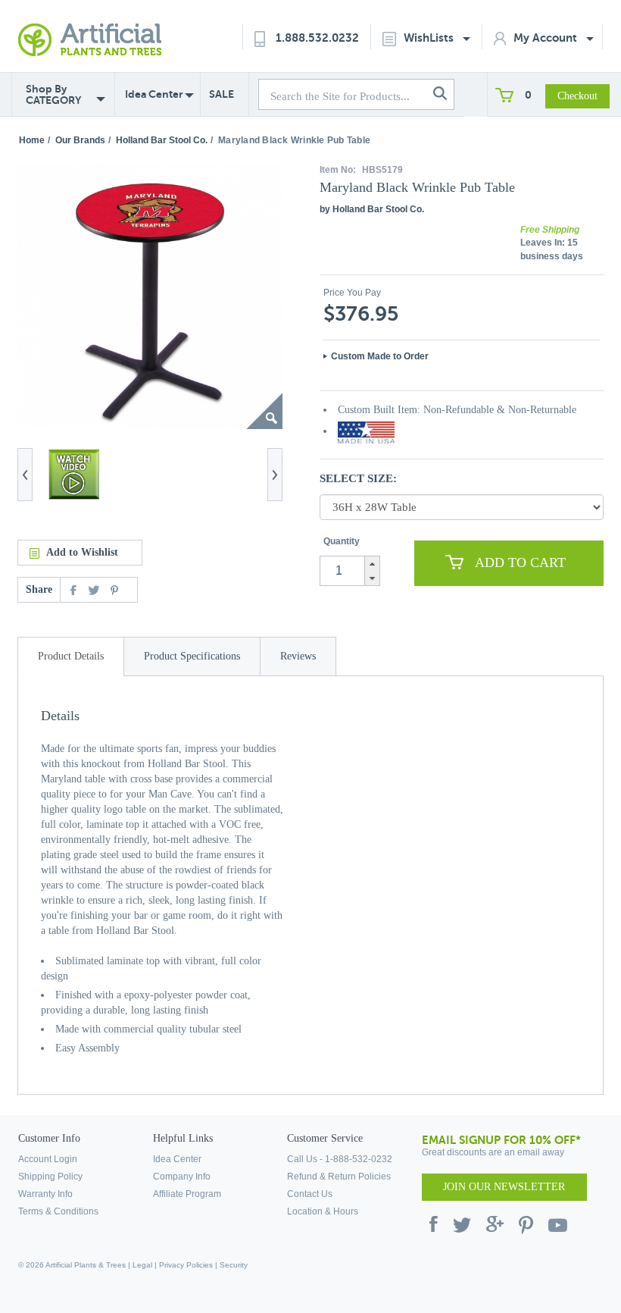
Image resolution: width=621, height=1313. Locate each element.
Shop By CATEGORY (53, 94)
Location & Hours (322, 1211)
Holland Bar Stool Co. (162, 140)
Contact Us (309, 1194)
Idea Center (154, 94)
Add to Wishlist (82, 552)
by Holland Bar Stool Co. (372, 209)
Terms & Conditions (58, 1211)
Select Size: (358, 478)
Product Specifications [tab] (192, 656)
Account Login (47, 1159)
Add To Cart (520, 562)
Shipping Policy (50, 1176)
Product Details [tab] (71, 656)
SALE (221, 94)
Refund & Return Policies (339, 1176)
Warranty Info (45, 1194)
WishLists (430, 37)
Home (32, 140)
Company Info (182, 1176)
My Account (546, 37)
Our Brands (80, 140)
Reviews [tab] (298, 656)
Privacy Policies (186, 1265)
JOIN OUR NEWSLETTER (504, 1186)
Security (234, 1265)
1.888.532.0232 (317, 37)
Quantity (341, 541)
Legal (142, 1265)
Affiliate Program (187, 1194)
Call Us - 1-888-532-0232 (339, 1159)
